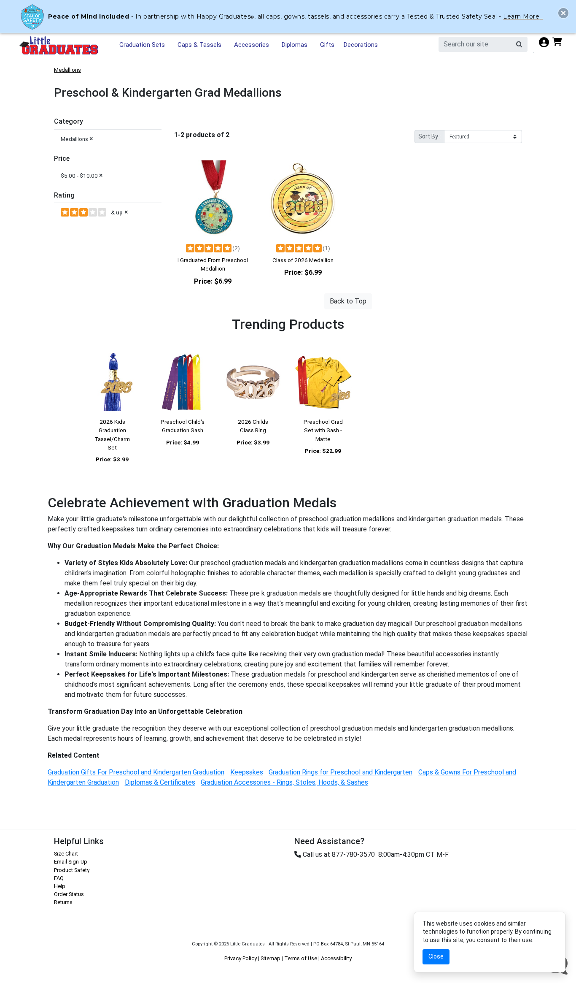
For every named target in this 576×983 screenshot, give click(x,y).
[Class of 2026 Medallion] (303, 198)
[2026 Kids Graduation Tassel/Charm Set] (112, 382)
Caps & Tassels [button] (199, 45)
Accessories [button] (251, 45)
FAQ (59, 878)
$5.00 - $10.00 (82, 175)
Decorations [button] (361, 45)
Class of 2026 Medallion (303, 260)
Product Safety (71, 870)
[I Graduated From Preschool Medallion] (213, 198)
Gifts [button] (327, 45)
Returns (63, 902)
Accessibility (336, 958)
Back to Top (348, 301)
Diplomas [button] (294, 45)
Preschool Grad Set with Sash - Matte (323, 430)
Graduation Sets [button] (142, 45)
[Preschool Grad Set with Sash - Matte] (323, 382)
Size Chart (66, 853)
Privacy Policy (240, 958)
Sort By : (429, 136)
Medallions (67, 70)
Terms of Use (300, 958)
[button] (563, 13)
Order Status (69, 894)
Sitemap (270, 958)
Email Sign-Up (70, 861)
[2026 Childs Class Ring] (253, 382)
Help (59, 886)
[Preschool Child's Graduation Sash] (183, 382)
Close (436, 956)
